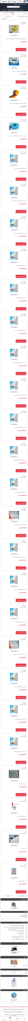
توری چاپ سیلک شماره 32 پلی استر (20, 492)
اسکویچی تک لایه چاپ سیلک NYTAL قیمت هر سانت (18, 103)
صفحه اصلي (24, 4)
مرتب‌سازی (4, 18)
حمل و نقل (25, 914)
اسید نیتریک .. (25, 965)
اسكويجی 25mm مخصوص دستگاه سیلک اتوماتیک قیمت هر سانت (16, 38)
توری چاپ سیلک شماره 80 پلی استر (20, 686)
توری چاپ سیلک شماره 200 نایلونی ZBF (19, 459)
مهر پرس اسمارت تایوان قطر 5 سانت (14, 951)
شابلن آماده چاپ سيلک (22, 783)
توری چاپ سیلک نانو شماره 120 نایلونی (20, 751)
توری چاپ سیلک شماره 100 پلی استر (20, 168)
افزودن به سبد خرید (21, 49)
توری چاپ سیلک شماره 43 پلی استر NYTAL (19, 557)
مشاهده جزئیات (14, 35)
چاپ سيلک (15, 4)
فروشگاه (19, 4)
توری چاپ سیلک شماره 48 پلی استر (20, 589)
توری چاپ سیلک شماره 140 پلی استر (20, 233)
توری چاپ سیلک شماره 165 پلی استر (20, 330)
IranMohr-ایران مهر (23, 23)
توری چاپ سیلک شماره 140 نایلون (20, 265)
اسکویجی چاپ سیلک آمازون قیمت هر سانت (17, 925)
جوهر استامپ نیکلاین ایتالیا (14, 907)
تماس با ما (14, 1015)
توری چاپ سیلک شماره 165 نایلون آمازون (19, 362)
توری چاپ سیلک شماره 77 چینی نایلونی (20, 654)
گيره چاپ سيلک (23, 848)
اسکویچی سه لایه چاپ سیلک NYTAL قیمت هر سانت (18, 135)
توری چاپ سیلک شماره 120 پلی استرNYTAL (19, 200)
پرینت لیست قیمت (24, 915)
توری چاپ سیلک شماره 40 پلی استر (20, 524)
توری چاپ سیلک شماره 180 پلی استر (20, 427)
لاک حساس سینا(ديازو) (20, 931)
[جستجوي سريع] (8, 6)
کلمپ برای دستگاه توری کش (21, 816)
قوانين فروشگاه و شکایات (23, 916)
